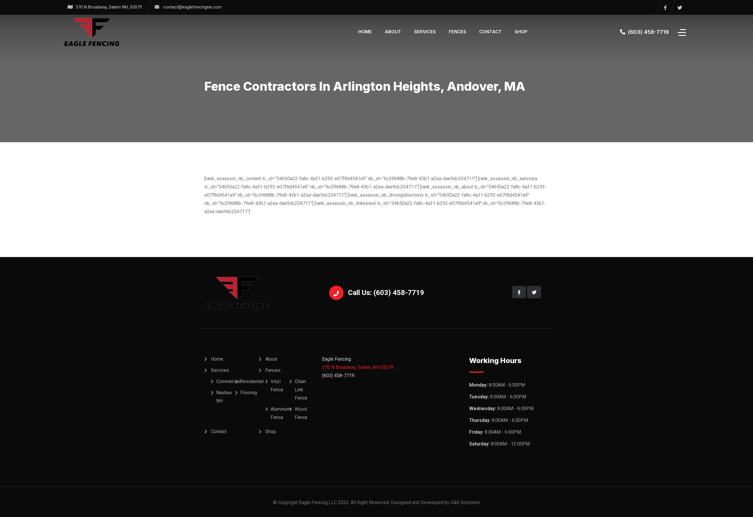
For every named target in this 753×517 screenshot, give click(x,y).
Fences (457, 31)
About (393, 31)
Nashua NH (223, 397)
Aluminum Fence (281, 413)
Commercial (228, 381)
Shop (521, 31)
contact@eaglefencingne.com (192, 7)
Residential (252, 381)
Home (365, 31)
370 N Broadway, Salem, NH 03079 (358, 367)
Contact (490, 31)
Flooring (248, 392)
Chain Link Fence (301, 390)
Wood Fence (301, 413)
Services (425, 31)
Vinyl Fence (277, 385)
